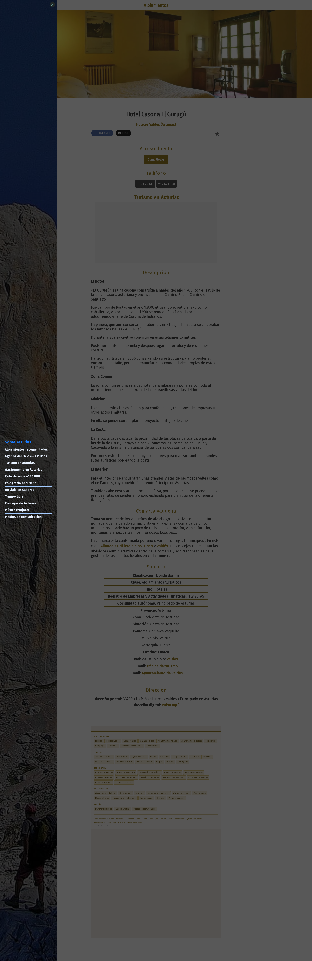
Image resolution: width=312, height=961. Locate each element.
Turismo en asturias (20, 463)
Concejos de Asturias (21, 503)
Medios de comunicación (23, 517)
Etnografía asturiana (20, 483)
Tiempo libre (14, 496)
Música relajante (17, 510)
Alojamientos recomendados (26, 449)
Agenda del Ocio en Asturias (26, 456)
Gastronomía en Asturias (23, 470)
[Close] (52, 4)
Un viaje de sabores (19, 490)
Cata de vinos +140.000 (22, 476)
